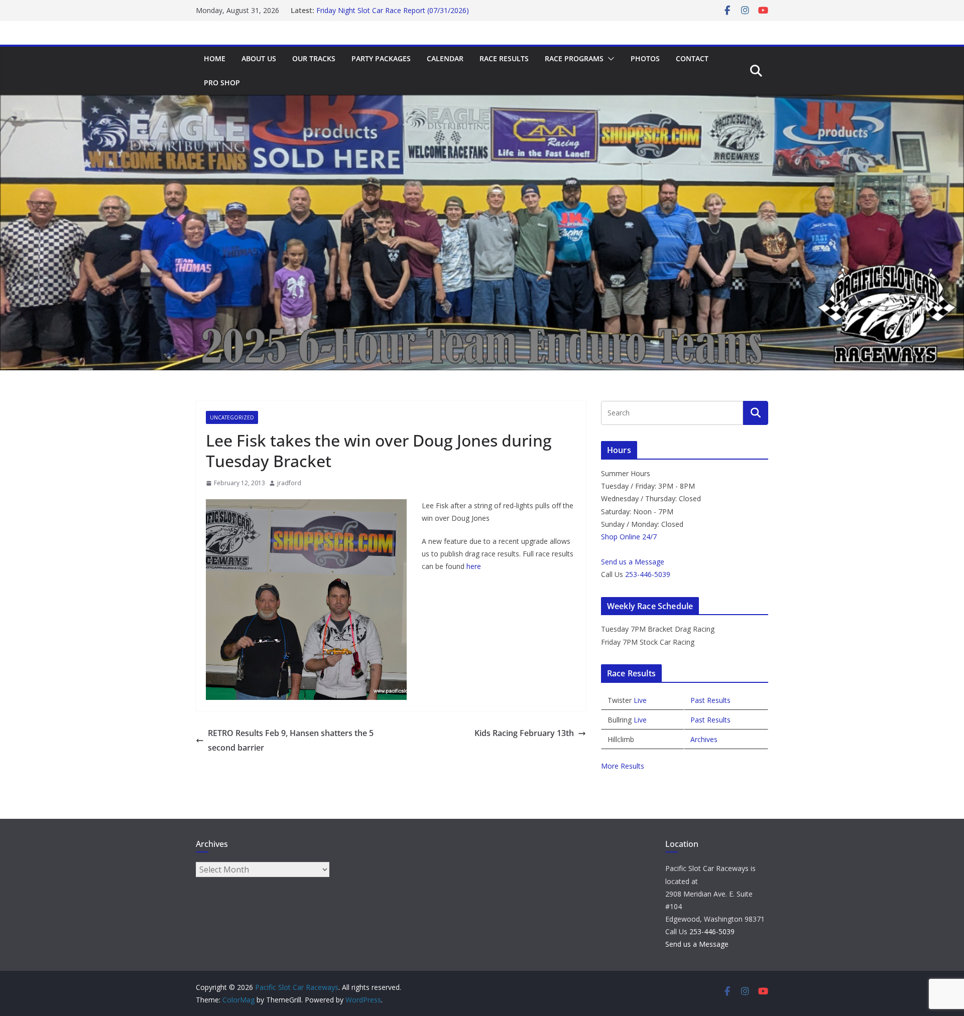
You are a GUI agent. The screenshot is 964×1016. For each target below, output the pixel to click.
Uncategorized (232, 417)
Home (214, 58)
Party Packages (381, 58)
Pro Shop (222, 82)
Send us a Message (632, 561)
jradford (289, 483)
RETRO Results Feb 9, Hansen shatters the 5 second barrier (291, 740)
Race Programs (574, 58)
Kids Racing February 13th (524, 733)
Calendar (445, 58)
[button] (609, 59)
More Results (622, 766)
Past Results (710, 700)
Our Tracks (313, 58)
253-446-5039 (647, 574)
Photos (645, 58)
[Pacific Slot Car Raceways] (482, 101)
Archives (703, 739)
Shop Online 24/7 (629, 536)
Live (640, 700)
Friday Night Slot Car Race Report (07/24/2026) (392, 9)
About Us (259, 58)
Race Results (504, 58)
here (473, 566)
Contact (692, 58)
